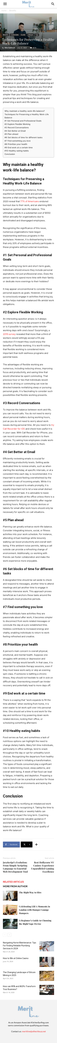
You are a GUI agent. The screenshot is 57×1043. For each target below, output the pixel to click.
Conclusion (10, 154)
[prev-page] (5, 935)
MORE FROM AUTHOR (15, 886)
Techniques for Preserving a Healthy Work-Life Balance (27, 116)
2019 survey (9, 334)
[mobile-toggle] (5, 4)
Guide (23, 35)
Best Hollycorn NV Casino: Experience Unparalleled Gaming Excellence (42, 867)
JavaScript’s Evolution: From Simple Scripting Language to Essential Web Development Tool (15, 867)
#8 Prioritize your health (16, 144)
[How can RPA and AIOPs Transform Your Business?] (46, 990)
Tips (37, 35)
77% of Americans (29, 201)
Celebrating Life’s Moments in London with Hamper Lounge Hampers (34, 910)
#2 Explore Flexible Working (17, 124)
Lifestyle (30, 35)
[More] (36, 844)
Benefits (12, 10)
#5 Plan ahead (11, 134)
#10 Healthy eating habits (17, 151)
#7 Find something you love (18, 141)
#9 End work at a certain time (19, 147)
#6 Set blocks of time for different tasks (23, 137)
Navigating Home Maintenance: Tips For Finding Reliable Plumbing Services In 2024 (19, 945)
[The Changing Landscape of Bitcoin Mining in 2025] (46, 976)
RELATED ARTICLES (13, 881)
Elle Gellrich (10, 48)
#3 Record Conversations (17, 127)
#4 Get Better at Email (15, 131)
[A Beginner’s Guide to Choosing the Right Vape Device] (10, 924)
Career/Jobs (14, 35)
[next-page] (9, 935)
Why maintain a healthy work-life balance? (25, 111)
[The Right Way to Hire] (10, 896)
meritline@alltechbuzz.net (34, 1031)
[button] (53, 4)
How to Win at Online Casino (15, 958)
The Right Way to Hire (30, 892)
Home (4, 10)
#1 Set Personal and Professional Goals (23, 121)
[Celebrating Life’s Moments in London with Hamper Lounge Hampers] (10, 910)
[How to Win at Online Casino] (46, 962)
